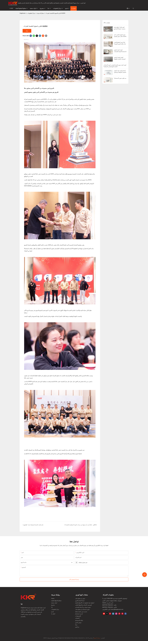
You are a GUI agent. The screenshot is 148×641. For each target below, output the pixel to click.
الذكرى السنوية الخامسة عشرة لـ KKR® (55, 13)
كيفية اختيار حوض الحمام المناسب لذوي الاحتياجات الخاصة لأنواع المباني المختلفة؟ (115, 65)
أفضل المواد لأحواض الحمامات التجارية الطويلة (119, 58)
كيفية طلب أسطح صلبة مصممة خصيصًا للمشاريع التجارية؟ (119, 28)
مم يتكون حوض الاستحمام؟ (120, 78)
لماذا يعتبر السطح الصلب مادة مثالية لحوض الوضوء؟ (120, 43)
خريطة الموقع (97, 638)
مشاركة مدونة (40, 13)
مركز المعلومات (31, 13)
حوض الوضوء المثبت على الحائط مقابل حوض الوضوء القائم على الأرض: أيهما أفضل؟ (120, 35)
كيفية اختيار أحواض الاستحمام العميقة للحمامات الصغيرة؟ (120, 50)
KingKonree (23, 13)
